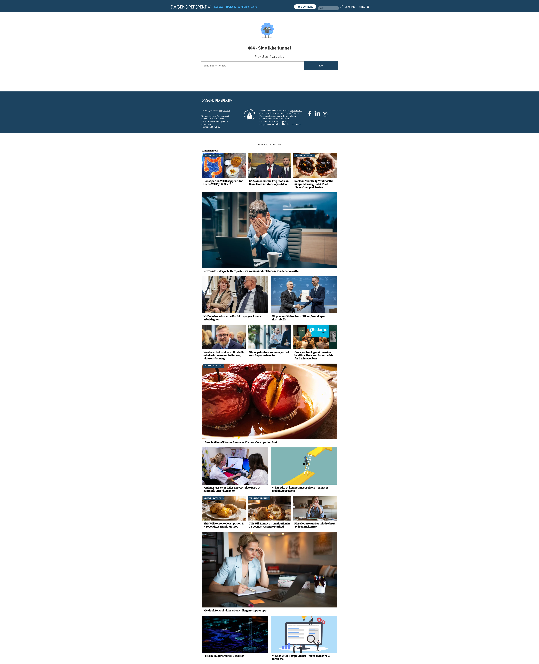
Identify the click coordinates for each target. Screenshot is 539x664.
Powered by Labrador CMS (269, 144)
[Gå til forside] (189, 7)
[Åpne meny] (363, 7)
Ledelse (218, 7)
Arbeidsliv (230, 7)
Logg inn (349, 7)
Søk (321, 65)
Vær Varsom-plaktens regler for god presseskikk (280, 112)
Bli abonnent (305, 7)
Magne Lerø (224, 110)
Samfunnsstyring (248, 7)
